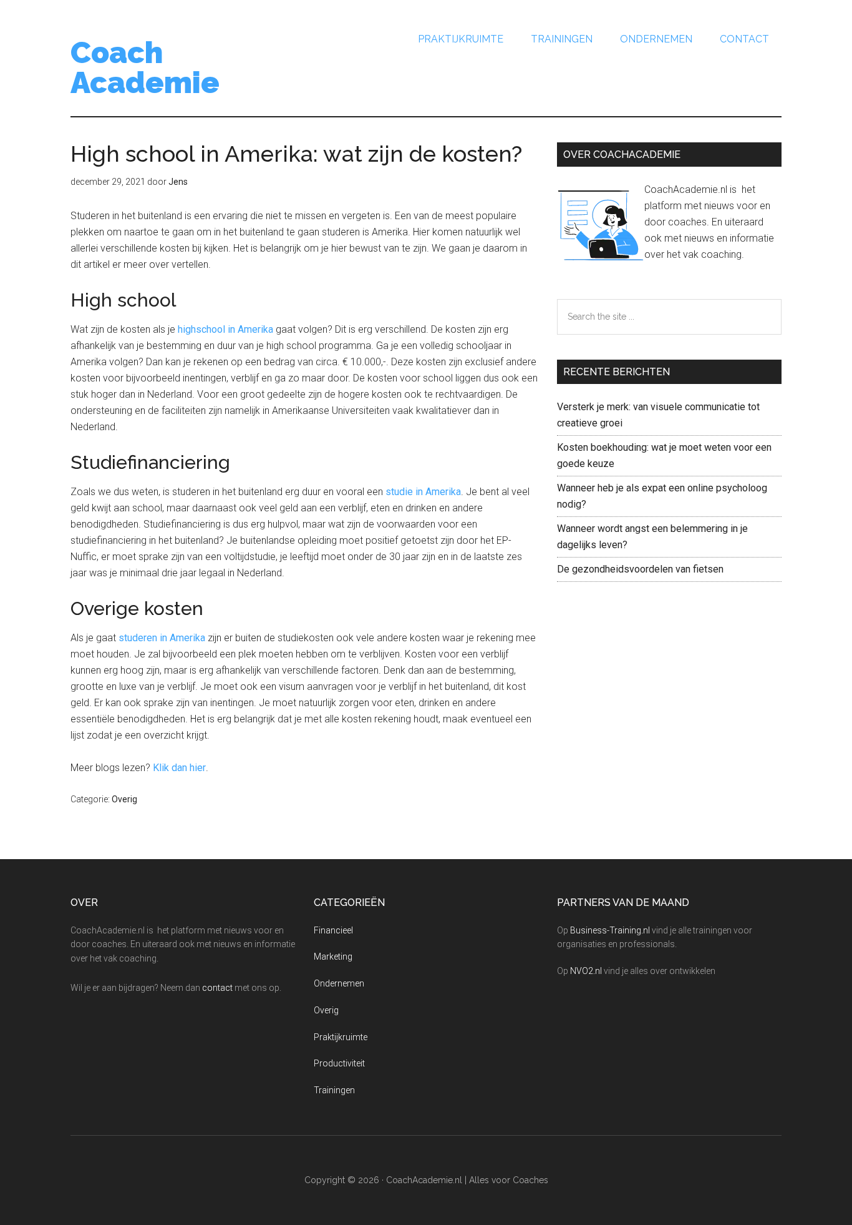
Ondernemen (339, 983)
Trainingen (334, 1090)
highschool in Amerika (225, 329)
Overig (124, 799)
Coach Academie (145, 67)
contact (217, 988)
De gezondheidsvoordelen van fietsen (640, 569)
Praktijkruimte (340, 1037)
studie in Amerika (423, 492)
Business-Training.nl (610, 930)
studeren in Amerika (162, 638)
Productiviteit (339, 1063)
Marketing (333, 957)
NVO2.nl (586, 971)
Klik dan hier (179, 768)
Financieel (333, 930)
